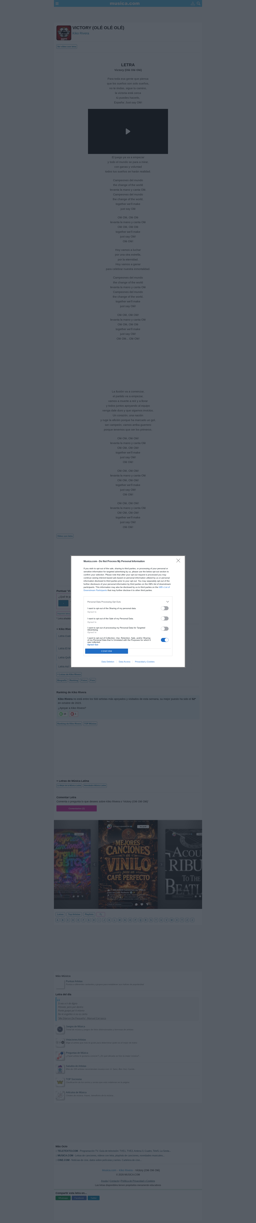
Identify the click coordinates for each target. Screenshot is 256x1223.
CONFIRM (106, 651)
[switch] (165, 608)
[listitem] (128, 601)
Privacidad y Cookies (145, 661)
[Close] (179, 561)
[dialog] (128, 611)
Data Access (124, 661)
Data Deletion (107, 661)
